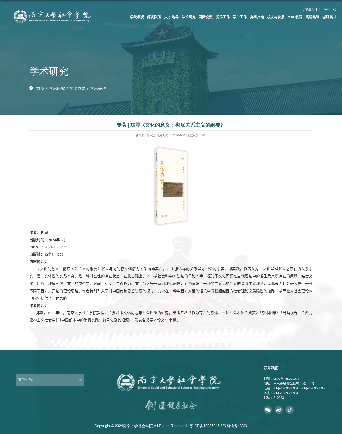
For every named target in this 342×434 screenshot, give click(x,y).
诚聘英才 (330, 17)
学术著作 (98, 88)
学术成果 (77, 88)
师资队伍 (154, 17)
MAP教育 (295, 17)
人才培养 (171, 17)
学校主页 (308, 9)
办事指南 (257, 17)
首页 (40, 88)
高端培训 (313, 17)
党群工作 (223, 17)
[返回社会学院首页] (55, 5)
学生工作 (240, 17)
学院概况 (137, 17)
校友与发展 (276, 17)
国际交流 (206, 17)
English (324, 9)
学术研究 (189, 17)
